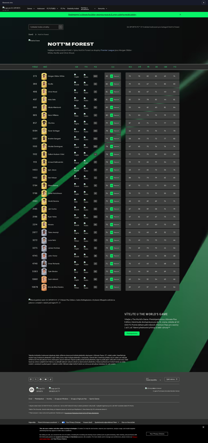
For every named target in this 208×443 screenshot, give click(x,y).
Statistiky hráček (73, 9)
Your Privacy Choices (157, 434)
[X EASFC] (36, 379)
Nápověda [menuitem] (32, 422)
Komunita (101, 9)
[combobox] (154, 379)
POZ (95, 67)
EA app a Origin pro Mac (79, 399)
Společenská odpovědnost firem (106, 422)
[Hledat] (60, 27)
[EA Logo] (32, 390)
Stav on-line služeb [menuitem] (128, 422)
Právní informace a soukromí (47, 422)
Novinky (49, 399)
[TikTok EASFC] (51, 379)
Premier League (107, 50)
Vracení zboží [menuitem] (87, 422)
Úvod (30, 399)
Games (29, 9)
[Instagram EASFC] (31, 379)
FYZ (175, 67)
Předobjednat (39, 399)
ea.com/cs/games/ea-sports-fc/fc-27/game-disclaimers (82, 413)
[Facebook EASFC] (41, 379)
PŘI (148, 67)
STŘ (139, 67)
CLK (112, 67)
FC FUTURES (51, 9)
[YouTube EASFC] (46, 379)
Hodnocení (41, 9)
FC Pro (63, 9)
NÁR (76, 67)
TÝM (86, 67)
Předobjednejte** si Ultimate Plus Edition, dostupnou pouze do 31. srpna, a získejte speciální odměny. (102, 15)
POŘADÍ (35, 67)
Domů (31, 34)
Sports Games (94, 399)
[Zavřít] (180, 14)
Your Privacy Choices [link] (73, 422)
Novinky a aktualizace (85, 8)
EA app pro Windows (61, 399)
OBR (165, 67)
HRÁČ (45, 67)
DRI (156, 67)
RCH (130, 67)
